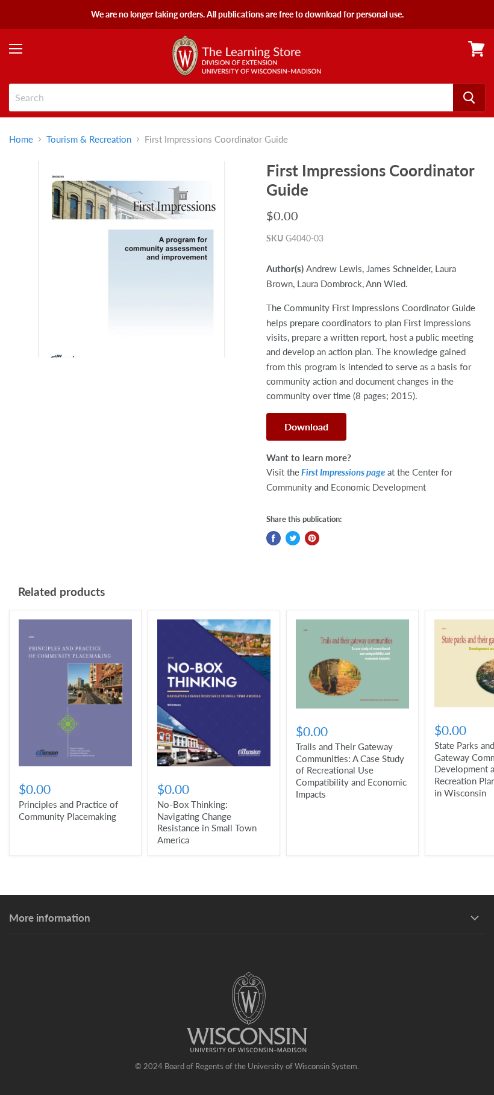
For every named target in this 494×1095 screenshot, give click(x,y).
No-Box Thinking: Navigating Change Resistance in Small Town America (207, 822)
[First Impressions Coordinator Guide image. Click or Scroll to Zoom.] (131, 259)
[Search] (469, 97)
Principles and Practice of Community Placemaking (68, 810)
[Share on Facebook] (273, 538)
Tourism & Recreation (88, 139)
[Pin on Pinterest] (312, 538)
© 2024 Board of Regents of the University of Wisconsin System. (247, 1066)
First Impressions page (342, 472)
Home (21, 139)
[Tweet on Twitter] (293, 538)
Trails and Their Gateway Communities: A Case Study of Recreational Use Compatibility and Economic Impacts (351, 770)
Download (306, 426)
